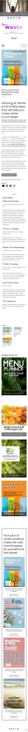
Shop (22, 726)
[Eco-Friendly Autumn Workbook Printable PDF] (7, 340)
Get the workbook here (9, 175)
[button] (26, 23)
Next (25, 8)
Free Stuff (17, 726)
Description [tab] (14, 194)
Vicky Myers (21, 137)
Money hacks (22, 725)
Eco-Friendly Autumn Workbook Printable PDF (6, 345)
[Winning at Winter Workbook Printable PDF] (7, 329)
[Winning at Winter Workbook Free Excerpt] (18, 329)
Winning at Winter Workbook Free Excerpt (17, 334)
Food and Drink (14, 725)
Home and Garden (6, 725)
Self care (7, 726)
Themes (11, 726)
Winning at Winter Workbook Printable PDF (6, 334)
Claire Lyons (9, 138)
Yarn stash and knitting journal (14, 434)
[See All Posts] (3, 45)
